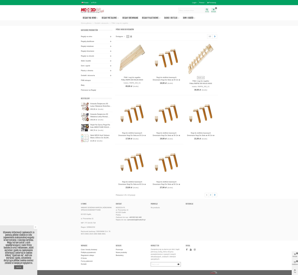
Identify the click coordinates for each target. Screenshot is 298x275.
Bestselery (85, 98)
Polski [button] (86, 2)
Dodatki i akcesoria (88, 75)
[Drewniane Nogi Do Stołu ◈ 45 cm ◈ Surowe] (132, 163)
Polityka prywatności (88, 252)
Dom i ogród (188, 17)
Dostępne (119, 36)
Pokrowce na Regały (88, 90)
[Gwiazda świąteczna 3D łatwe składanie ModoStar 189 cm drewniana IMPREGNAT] (85, 106)
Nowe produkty (121, 252)
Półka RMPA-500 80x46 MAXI (132, 80)
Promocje (154, 204)
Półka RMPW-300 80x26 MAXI (201, 83)
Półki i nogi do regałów (132, 77)
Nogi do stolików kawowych (166, 77)
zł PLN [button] (93, 2)
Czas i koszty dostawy (89, 249)
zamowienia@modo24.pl (136, 220)
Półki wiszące (86, 80)
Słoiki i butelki (170, 17)
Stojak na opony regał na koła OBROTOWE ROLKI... (100, 126)
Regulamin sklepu (87, 255)
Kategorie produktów (89, 30)
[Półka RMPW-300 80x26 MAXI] (201, 59)
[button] (202, 2)
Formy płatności (87, 261)
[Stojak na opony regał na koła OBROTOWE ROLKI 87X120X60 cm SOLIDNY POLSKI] (85, 128)
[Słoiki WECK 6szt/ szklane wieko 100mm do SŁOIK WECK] (85, 138)
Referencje (189, 204)
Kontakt (83, 264)
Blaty (83, 85)
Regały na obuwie (87, 56)
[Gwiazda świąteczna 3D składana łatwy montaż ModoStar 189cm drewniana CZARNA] (85, 117)
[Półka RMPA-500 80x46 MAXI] (132, 59)
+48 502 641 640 (135, 217)
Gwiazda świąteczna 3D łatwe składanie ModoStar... (100, 105)
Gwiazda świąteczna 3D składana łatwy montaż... (99, 115)
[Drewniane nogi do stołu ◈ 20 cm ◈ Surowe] (166, 59)
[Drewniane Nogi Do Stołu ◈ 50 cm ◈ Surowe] (166, 163)
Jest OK (18, 267)
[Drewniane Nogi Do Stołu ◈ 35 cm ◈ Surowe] (166, 114)
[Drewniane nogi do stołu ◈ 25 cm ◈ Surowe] (132, 114)
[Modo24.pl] (94, 10)
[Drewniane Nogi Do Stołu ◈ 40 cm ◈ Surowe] (201, 114)
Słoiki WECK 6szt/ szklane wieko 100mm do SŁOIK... (100, 136)
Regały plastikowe (150, 17)
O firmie (84, 258)
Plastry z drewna (87, 70)
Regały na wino (89, 17)
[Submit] (178, 264)
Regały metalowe (109, 17)
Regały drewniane (130, 17)
